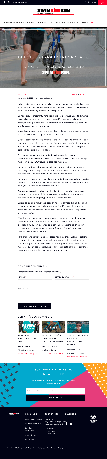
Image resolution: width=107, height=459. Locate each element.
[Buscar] (86, 2)
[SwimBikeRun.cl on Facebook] (4, 3)
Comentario (23, 289)
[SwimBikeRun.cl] (53, 11)
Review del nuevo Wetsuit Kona (27, 338)
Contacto (23, 3)
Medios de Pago (31, 435)
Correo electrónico (64, 277)
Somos (14, 3)
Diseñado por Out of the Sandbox (35, 448)
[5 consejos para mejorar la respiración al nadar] (78, 327)
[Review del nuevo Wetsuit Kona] (29, 327)
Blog (92, 23)
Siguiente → (84, 94)
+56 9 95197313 (50, 434)
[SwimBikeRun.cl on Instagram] (8, 3)
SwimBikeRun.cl (16, 448)
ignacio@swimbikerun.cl (54, 424)
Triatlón (54, 23)
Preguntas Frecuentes (33, 423)
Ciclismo (30, 23)
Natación (17, 23)
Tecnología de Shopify (55, 448)
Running (42, 23)
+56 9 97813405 (50, 431)
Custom (8, 23)
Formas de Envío (31, 439)
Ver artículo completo (28, 353)
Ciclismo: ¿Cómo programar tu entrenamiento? (52, 338)
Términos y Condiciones (33, 419)
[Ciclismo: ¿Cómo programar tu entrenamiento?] (53, 327)
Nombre (22, 277)
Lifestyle (82, 23)
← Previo (73, 94)
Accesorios (68, 23)
